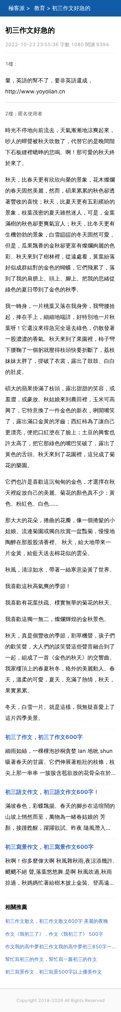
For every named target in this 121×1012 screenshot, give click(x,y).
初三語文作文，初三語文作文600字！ (52, 792)
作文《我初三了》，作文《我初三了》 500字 (54, 934)
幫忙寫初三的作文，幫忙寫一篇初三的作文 (51, 959)
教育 (39, 8)
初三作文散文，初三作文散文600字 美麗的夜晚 (56, 921)
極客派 (16, 8)
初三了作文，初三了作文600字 (44, 737)
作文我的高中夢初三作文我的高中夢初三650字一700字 (60, 946)
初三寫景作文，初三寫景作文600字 (49, 847)
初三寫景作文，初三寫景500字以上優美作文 (53, 972)
